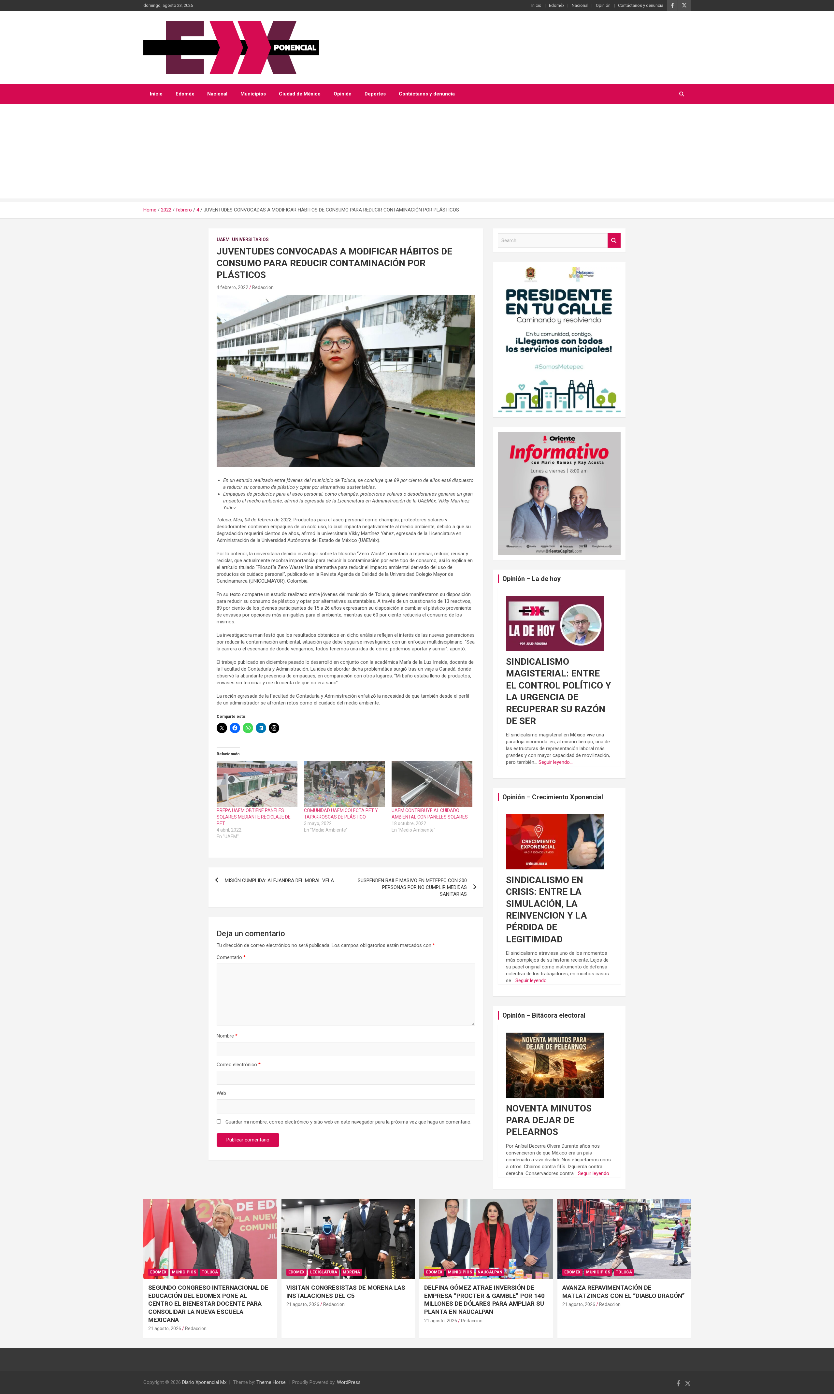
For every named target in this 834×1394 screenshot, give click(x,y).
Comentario (231, 957)
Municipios (253, 94)
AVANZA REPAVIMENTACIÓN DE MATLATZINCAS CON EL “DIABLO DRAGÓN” (623, 1292)
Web (221, 1093)
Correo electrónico (239, 1064)
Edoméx (556, 5)
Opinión (603, 5)
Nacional (580, 5)
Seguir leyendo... (556, 762)
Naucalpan (490, 1272)
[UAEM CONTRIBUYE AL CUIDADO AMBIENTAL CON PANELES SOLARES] (432, 784)
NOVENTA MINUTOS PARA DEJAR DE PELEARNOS (549, 1120)
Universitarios (250, 239)
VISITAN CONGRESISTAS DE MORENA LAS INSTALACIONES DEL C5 (345, 1292)
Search (614, 240)
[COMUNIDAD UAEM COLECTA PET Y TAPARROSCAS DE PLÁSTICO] (344, 784)
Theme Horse (271, 1382)
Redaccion (263, 287)
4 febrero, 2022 (232, 287)
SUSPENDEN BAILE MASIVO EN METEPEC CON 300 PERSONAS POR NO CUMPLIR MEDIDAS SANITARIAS (412, 887)
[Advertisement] (417, 152)
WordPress (349, 1382)
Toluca (210, 1272)
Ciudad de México (300, 94)
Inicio (536, 5)
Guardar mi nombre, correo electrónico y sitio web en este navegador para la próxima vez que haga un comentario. (348, 1122)
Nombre (227, 1036)
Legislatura (323, 1272)
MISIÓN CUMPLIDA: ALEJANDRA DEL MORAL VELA (279, 880)
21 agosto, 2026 (164, 1328)
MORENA (351, 1272)
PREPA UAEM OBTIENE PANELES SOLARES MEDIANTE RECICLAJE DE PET (254, 817)
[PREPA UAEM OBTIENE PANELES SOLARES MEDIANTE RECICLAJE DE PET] (257, 784)
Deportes (375, 94)
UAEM (223, 239)
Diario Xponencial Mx (204, 1382)
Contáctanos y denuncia (640, 5)
